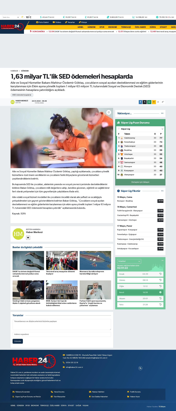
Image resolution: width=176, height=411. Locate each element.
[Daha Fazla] (154, 102)
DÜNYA (153, 27)
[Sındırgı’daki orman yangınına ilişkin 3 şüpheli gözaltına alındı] (28, 290)
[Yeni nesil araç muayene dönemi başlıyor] (62, 260)
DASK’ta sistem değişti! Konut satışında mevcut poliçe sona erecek (26, 274)
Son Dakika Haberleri (100, 397)
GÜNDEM (91, 27)
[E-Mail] (28, 238)
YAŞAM (85, 405)
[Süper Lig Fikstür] (162, 191)
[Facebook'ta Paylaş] (140, 102)
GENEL (80, 27)
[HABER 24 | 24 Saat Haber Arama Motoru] (12, 27)
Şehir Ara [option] (6, 17)
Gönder (17, 341)
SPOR (101, 27)
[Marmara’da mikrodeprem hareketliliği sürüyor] (95, 260)
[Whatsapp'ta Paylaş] (149, 102)
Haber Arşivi (135, 397)
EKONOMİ (112, 27)
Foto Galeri (44, 22)
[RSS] (140, 368)
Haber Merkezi (34, 232)
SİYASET (163, 27)
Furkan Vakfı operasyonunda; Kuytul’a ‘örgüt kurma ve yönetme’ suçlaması (93, 303)
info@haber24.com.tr (74, 367)
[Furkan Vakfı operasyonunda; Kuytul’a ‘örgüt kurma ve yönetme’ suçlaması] (95, 290)
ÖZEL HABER (140, 27)
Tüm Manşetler (59, 397)
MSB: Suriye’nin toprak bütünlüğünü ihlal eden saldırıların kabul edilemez (61, 303)
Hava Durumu (59, 392)
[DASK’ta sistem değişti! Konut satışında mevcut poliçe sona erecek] (28, 260)
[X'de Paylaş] (145, 102)
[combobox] (11, 17)
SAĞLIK (78, 405)
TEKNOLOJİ (126, 27)
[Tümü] (162, 113)
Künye (84, 22)
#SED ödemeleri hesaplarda (21, 95)
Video (58, 22)
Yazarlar (71, 22)
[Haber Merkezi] (18, 234)
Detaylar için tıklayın (140, 182)
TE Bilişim (162, 407)
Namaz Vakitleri (98, 392)
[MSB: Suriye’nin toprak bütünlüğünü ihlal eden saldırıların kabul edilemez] (62, 290)
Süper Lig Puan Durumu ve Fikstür (28, 397)
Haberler (14, 71)
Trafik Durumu (135, 392)
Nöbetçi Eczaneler (23, 392)
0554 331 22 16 (72, 362)
